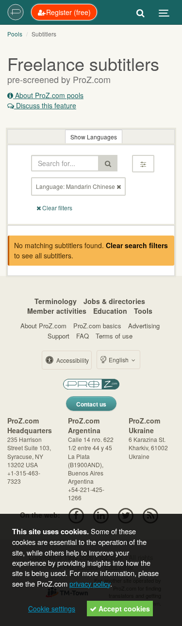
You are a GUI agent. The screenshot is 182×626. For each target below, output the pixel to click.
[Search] (140, 12)
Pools (14, 34)
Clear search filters (137, 245)
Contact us (91, 404)
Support (58, 335)
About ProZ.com (43, 325)
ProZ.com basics (97, 325)
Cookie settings (51, 608)
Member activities (56, 311)
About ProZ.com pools (48, 95)
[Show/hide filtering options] (143, 163)
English (118, 359)
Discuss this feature (45, 105)
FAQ (82, 335)
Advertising (144, 325)
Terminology (55, 301)
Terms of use (114, 335)
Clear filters (56, 207)
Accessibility (72, 360)
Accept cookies (123, 608)
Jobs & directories (114, 301)
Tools (143, 311)
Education (110, 311)
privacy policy (89, 583)
